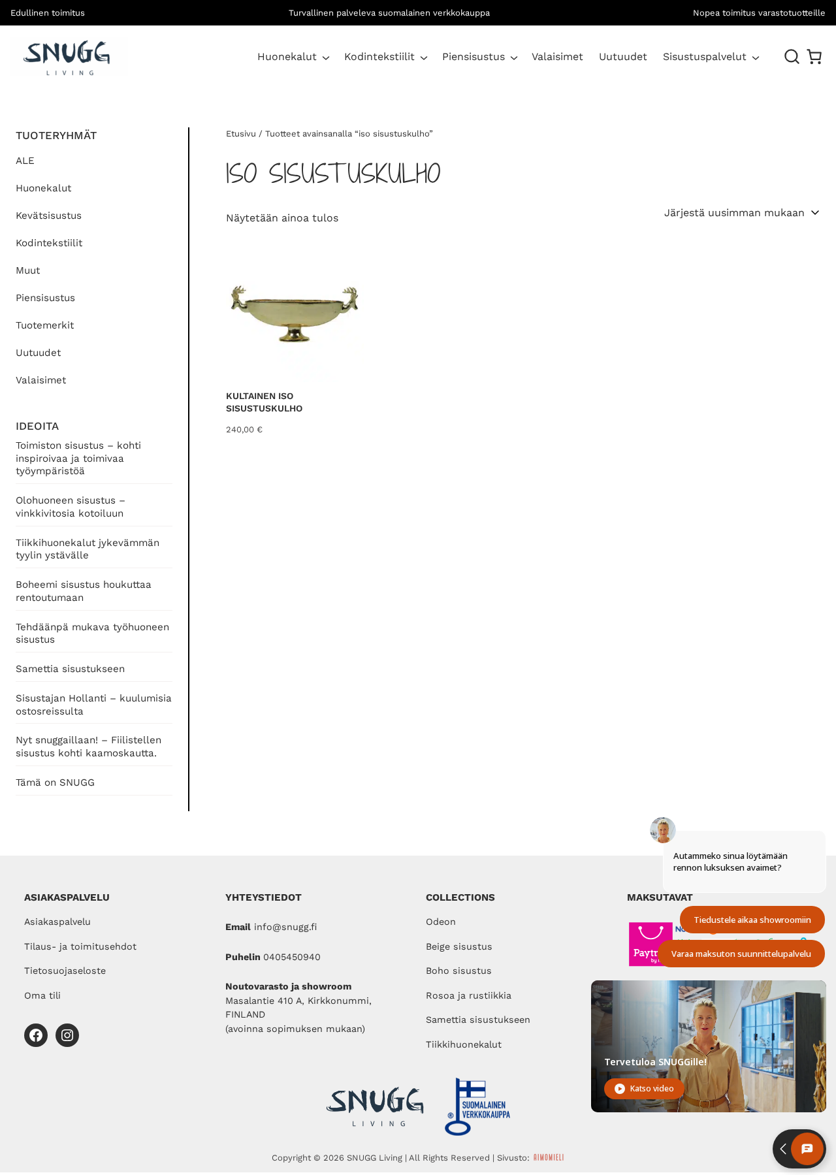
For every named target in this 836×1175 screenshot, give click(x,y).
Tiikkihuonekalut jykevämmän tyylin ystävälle (87, 549)
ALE (25, 161)
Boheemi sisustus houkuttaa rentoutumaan (84, 591)
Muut (28, 270)
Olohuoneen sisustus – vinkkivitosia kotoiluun (70, 506)
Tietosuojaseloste (65, 970)
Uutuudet (38, 353)
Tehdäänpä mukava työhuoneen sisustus (92, 633)
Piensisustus (473, 56)
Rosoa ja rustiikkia (468, 995)
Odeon (441, 921)
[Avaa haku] (792, 57)
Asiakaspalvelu (57, 921)
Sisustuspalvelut (705, 56)
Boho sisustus (459, 970)
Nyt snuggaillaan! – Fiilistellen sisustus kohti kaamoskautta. (88, 746)
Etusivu (241, 133)
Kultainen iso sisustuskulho (264, 402)
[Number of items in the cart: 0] (814, 56)
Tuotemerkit (45, 325)
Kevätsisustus (49, 215)
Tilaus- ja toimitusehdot (80, 946)
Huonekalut (287, 56)
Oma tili (42, 995)
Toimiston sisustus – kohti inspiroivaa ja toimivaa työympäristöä (78, 458)
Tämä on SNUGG (55, 782)
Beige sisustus (459, 946)
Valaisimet (41, 380)
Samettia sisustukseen (70, 669)
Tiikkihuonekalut (464, 1044)
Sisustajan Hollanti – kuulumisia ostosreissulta (94, 704)
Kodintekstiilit (379, 56)
